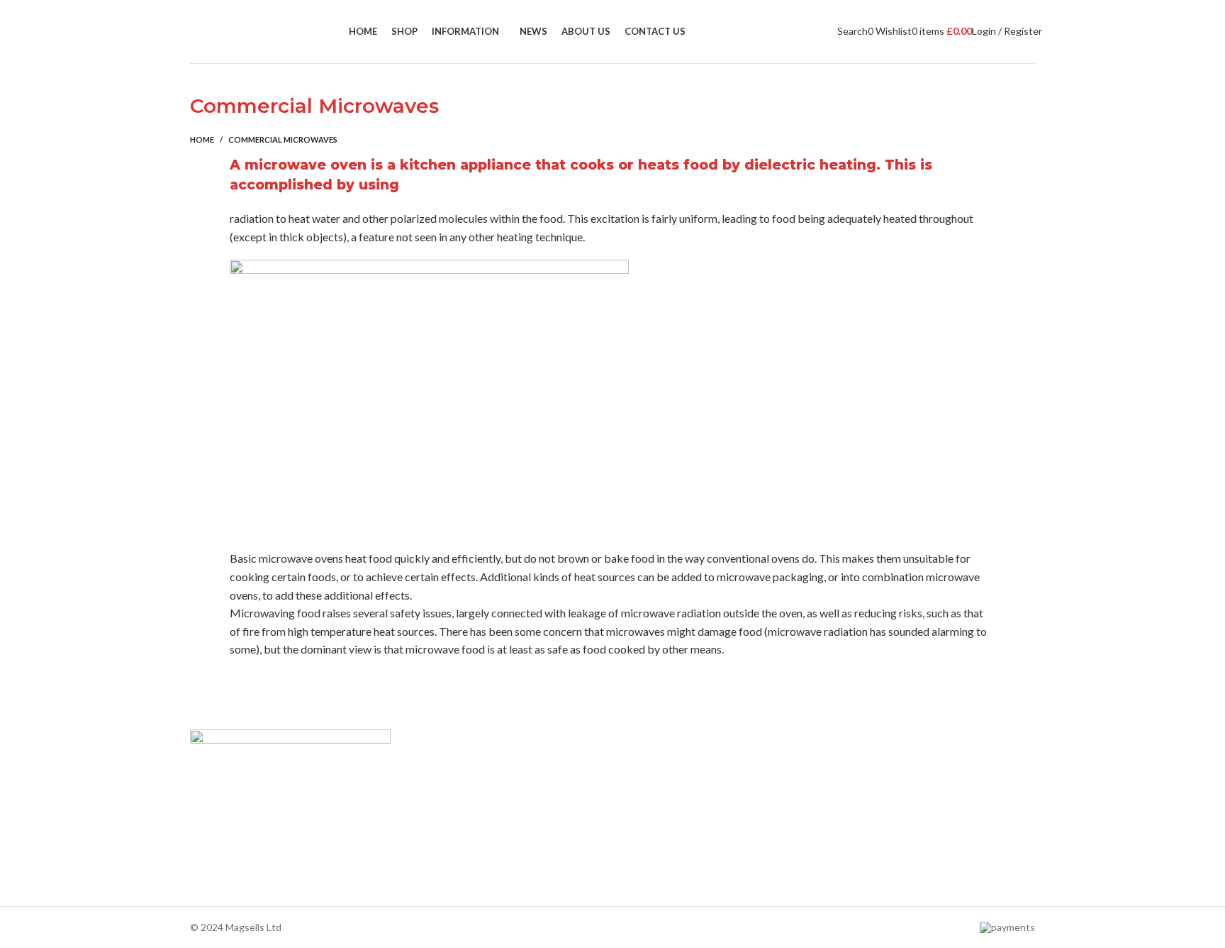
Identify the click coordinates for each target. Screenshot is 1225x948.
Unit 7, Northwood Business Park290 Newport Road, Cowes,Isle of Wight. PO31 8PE (907, 843)
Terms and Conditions (454, 862)
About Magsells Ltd (448, 765)
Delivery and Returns (451, 887)
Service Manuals (655, 862)
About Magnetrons (662, 814)
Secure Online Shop (449, 814)
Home (202, 139)
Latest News (433, 838)
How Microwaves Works (673, 765)
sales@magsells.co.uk (909, 797)
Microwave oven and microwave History (707, 789)
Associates (429, 789)
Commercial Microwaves (673, 838)
